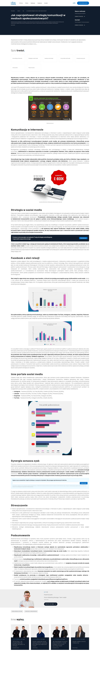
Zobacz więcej (79, 16)
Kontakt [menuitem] (46, 3)
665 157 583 (46, 599)
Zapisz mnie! (83, 483)
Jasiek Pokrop (34, 647)
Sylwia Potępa (75, 647)
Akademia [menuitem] (40, 3)
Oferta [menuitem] (26, 3)
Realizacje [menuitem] (33, 3)
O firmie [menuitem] (21, 3)
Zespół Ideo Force (15, 647)
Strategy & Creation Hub (31, 611)
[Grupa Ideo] (74, 3)
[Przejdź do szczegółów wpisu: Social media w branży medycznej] (80, 630)
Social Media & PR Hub (17, 611)
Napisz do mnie (50, 604)
